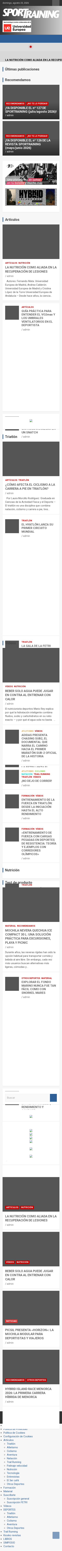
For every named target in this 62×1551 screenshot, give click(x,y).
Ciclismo (40, 771)
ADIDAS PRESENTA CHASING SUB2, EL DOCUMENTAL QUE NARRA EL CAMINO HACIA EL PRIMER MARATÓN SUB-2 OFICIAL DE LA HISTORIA (39, 745)
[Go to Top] (56, 1535)
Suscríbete (9, 1495)
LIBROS (7, 1539)
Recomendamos (15, 103)
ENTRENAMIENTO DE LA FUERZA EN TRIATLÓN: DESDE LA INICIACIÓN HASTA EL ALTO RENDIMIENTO (38, 807)
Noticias (11, 1321)
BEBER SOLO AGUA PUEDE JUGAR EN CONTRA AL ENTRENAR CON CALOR (29, 695)
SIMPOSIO (9, 1542)
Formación (28, 796)
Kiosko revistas (12, 1535)
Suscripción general (18, 1498)
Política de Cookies (14, 1432)
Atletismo (28, 731)
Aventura (12, 1454)
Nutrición (24, 263)
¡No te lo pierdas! (37, 103)
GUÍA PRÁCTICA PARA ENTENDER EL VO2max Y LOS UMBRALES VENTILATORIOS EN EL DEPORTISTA (38, 318)
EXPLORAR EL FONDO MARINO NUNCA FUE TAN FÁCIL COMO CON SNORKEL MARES (39, 987)
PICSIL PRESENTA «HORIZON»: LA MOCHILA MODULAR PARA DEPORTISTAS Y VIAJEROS (29, 1334)
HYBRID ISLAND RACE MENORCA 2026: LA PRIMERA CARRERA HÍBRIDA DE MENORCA (28, 1393)
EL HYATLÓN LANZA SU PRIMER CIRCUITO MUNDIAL (37, 528)
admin (10, 115)
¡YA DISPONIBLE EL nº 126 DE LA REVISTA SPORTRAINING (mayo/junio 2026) (27, 144)
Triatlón (23, 480)
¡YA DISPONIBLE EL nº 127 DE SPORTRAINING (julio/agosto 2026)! (31, 110)
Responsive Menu (55, 3)
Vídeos (9, 686)
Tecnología (13, 1473)
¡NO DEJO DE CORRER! (37, 781)
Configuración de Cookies (18, 1436)
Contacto (8, 1546)
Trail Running (42, 774)
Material (10, 926)
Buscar (53, 1098)
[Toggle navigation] (7, 39)
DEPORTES (9, 1509)
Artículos (11, 263)
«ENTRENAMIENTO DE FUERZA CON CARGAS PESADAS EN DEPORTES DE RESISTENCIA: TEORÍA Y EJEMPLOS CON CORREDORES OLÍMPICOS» (39, 843)
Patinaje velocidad (17, 1465)
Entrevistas (13, 1476)
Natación (27, 774)
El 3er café (13, 1480)
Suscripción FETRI (17, 1502)
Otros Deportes (31, 978)
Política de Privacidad (15, 1429)
